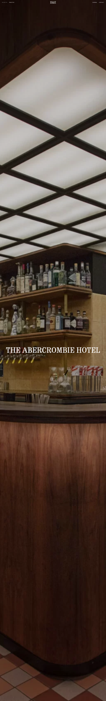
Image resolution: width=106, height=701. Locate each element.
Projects (4, 2)
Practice (11, 2)
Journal (94, 2)
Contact (101, 2)
